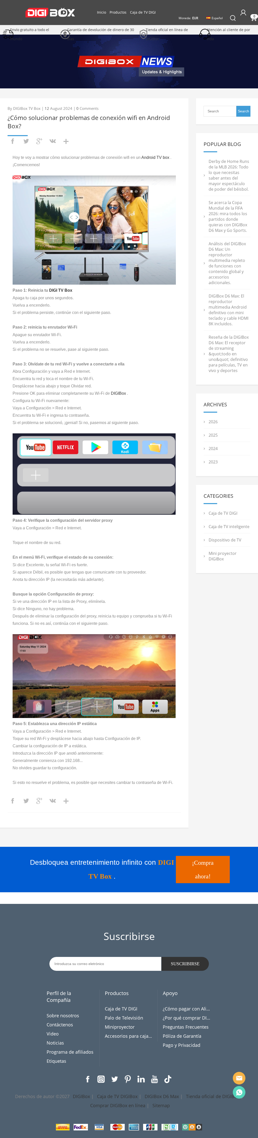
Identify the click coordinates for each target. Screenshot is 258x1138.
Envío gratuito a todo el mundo (29, 34)
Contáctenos (60, 1025)
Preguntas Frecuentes (186, 1027)
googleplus (39, 141)
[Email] (239, 1078)
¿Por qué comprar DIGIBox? (187, 1018)
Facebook (88, 1079)
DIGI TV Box (60, 290)
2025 (213, 435)
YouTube (154, 1079)
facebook (13, 141)
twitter (26, 141)
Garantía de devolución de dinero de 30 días (100, 34)
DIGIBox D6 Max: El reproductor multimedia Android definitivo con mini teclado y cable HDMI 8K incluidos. (228, 310)
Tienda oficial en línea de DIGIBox (167, 34)
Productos (118, 12)
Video (53, 1034)
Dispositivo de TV (225, 540)
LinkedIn (141, 1079)
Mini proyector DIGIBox (223, 556)
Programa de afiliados (70, 1052)
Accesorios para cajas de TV (129, 1036)
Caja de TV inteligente (229, 526)
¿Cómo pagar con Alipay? (187, 1009)
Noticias (55, 1043)
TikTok (168, 1079)
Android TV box (155, 157)
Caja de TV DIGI (143, 12)
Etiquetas (56, 1061)
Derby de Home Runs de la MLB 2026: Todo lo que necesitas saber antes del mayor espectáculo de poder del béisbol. (229, 175)
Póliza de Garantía (182, 1036)
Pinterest (128, 1079)
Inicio (101, 12)
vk (53, 141)
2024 (213, 448)
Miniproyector (120, 1027)
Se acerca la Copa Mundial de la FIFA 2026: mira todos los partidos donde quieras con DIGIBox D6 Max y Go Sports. (228, 216)
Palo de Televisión (124, 1018)
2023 (213, 462)
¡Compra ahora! (203, 869)
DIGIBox (118, 393)
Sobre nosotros (63, 1015)
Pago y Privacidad (181, 1045)
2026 (213, 422)
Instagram (101, 1079)
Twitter (114, 1079)
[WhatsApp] (239, 1092)
